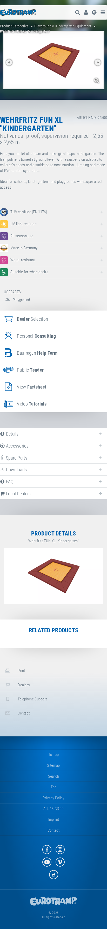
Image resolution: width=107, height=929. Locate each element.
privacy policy (53, 798)
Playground (21, 299)
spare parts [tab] (16, 458)
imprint (53, 819)
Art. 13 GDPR (53, 808)
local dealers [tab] (18, 493)
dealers (23, 685)
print (21, 670)
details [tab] (11, 434)
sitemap (53, 765)
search (53, 776)
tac (53, 787)
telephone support (32, 699)
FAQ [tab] (9, 481)
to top (53, 754)
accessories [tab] (17, 446)
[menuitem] (86, 12)
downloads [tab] (16, 469)
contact (23, 713)
